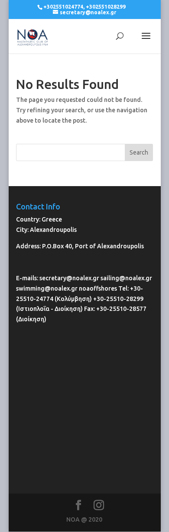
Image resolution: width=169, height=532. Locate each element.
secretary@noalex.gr (69, 278)
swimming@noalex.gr (47, 288)
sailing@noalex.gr (126, 278)
